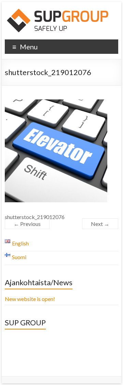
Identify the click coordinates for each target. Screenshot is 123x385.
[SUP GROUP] (58, 10)
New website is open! (30, 299)
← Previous (27, 223)
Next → (100, 223)
